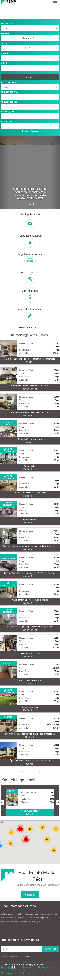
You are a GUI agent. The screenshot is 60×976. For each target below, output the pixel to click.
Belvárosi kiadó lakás (30, 653)
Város (4, 43)
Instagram (45, 967)
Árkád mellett (30, 465)
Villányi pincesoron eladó (30, 680)
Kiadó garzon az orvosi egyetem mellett (30, 599)
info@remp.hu (10, 973)
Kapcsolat (30, 894)
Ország (5, 33)
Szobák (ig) (6, 121)
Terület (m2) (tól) (9, 92)
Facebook (27, 967)
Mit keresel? (7, 23)
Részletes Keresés (30, 131)
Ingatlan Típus (8, 82)
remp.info (29, 973)
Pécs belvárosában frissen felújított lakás (30, 412)
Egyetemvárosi (30, 519)
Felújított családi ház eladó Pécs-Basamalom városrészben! (30, 358)
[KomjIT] (8, 967)
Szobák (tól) (7, 111)
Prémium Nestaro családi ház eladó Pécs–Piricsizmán (30, 733)
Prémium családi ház (30, 810)
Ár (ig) (4, 63)
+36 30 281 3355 (31, 970)
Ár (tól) (5, 53)
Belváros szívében (30, 706)
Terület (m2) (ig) (9, 102)
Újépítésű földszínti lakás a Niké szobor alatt (30, 760)
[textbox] (30, 48)
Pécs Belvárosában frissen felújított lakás (30, 385)
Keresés (30, 77)
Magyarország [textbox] (39, 38)
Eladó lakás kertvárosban (30, 439)
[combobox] (30, 38)
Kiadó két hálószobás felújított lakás (30, 492)
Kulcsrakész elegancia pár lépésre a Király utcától (30, 626)
